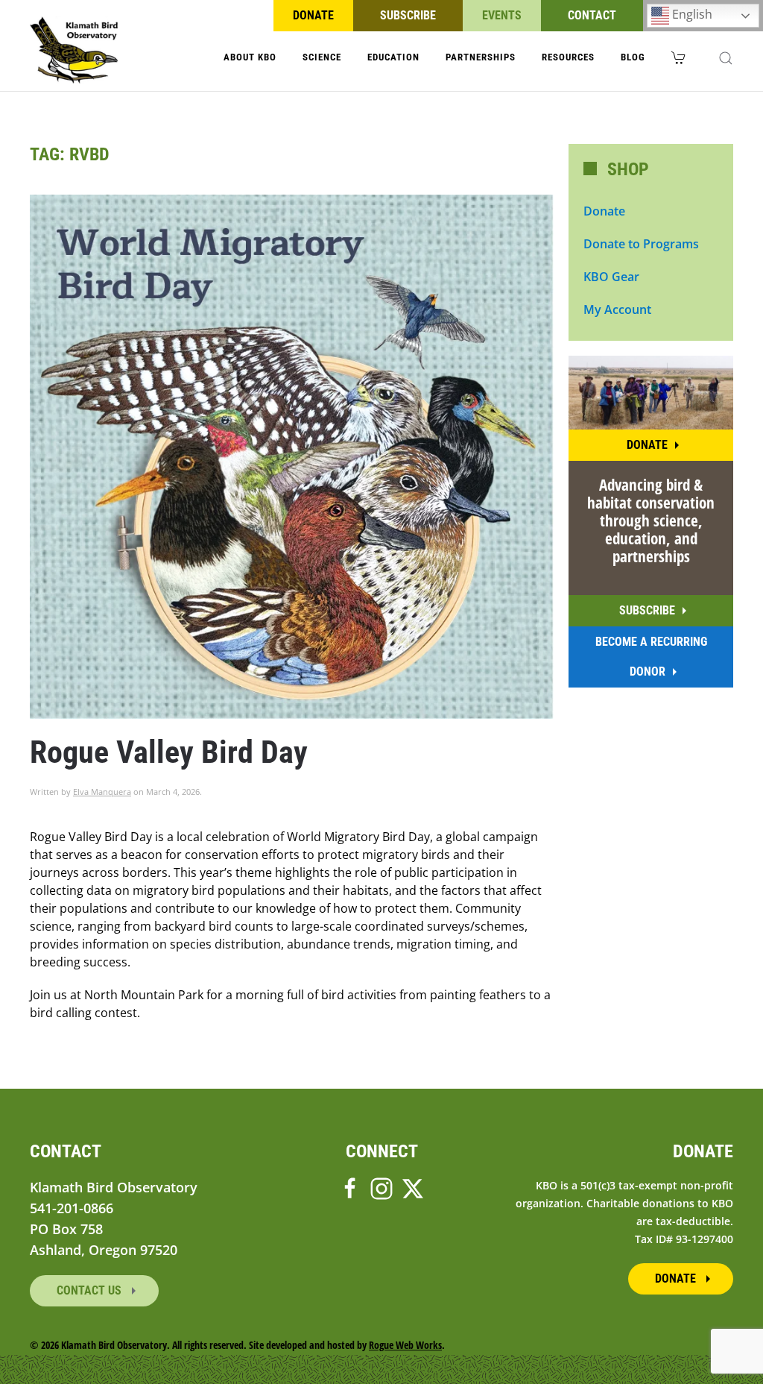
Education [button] (393, 57)
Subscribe (408, 15)
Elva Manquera (102, 791)
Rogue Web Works (405, 1345)
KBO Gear (611, 276)
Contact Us (90, 1290)
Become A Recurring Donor (651, 657)
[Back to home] (74, 50)
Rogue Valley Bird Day (169, 752)
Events (502, 15)
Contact (592, 15)
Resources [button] (568, 57)
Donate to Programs (641, 244)
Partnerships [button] (481, 57)
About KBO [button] (250, 57)
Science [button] (322, 57)
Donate (313, 15)
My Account (617, 309)
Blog (633, 57)
